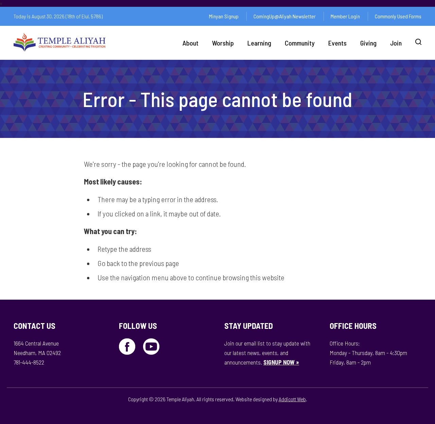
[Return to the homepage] (59, 42)
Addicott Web (292, 399)
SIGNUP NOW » (281, 362)
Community (300, 43)
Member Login (345, 16)
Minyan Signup (224, 16)
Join (396, 43)
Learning (259, 43)
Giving (368, 43)
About (190, 43)
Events (337, 43)
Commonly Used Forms (398, 16)
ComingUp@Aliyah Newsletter (285, 16)
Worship (223, 43)
